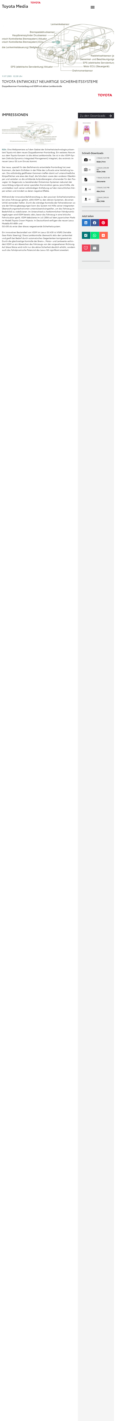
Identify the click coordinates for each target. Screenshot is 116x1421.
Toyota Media (15, 6)
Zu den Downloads (92, 115)
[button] (86, 224)
